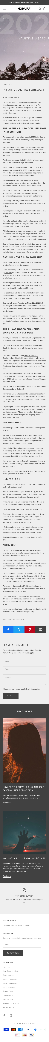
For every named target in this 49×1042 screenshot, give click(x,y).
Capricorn (8, 273)
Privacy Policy (8, 653)
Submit (11, 696)
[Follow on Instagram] (11, 1015)
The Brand (6, 967)
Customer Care (8, 975)
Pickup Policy (8, 995)
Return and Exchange (11, 1003)
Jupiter (18, 244)
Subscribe (13, 953)
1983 (17, 150)
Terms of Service (23, 653)
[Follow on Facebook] (4, 1015)
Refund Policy (8, 991)
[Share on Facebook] (8, 629)
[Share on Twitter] (19, 629)
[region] (24, 896)
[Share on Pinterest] (30, 629)
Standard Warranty (10, 979)
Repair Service (8, 1007)
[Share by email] (41, 629)
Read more (7, 803)
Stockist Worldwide (10, 983)
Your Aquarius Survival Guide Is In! (24, 858)
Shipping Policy (8, 999)
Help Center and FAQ (11, 971)
